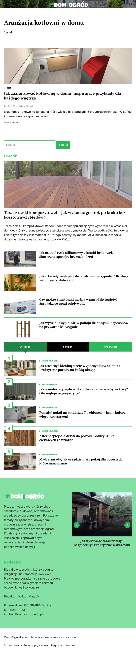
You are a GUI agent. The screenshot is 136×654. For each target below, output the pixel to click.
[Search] (130, 4)
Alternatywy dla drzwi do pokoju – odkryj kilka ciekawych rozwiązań (76, 438)
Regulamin (57, 645)
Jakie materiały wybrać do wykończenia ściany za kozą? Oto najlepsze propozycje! (83, 391)
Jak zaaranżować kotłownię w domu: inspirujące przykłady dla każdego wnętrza (62, 96)
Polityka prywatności (36, 645)
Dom (9, 88)
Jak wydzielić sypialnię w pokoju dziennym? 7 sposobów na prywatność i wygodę (83, 325)
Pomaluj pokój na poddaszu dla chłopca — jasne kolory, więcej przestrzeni (82, 414)
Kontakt (70, 645)
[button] (127, 525)
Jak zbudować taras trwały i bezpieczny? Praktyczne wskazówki (102, 543)
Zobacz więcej (11, 122)
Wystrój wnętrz (50, 361)
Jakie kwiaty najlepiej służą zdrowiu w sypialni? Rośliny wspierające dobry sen (83, 278)
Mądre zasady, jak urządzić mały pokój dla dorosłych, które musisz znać (81, 461)
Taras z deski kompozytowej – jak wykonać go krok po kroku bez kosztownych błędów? (64, 215)
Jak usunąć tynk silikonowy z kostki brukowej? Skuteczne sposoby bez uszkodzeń (76, 254)
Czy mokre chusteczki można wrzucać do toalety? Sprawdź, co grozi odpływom (78, 301)
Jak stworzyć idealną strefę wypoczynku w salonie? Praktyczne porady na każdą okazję (79, 367)
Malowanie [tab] (110, 347)
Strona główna (13, 645)
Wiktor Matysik (26, 106)
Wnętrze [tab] (25, 347)
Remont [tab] (68, 347)
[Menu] (6, 4)
